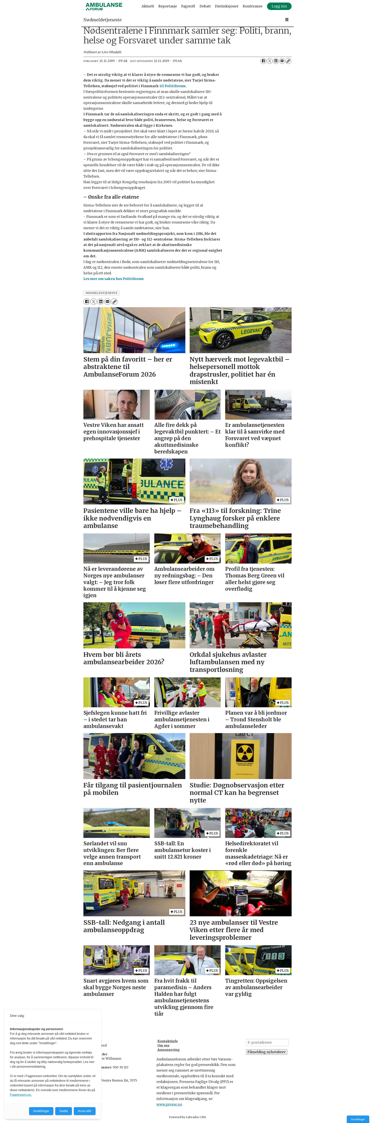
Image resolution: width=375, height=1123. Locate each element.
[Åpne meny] (287, 19)
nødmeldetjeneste (102, 293)
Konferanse (252, 6)
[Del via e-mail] (282, 61)
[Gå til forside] (103, 6)
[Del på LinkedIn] (276, 61)
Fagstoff (188, 6)
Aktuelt (148, 6)
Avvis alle (84, 1111)
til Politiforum (173, 86)
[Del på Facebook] (263, 61)
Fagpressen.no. (21, 1094)
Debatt (205, 6)
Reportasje (167, 6)
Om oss (163, 1045)
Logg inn (279, 6)
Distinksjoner (226, 6)
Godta (63, 1111)
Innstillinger (358, 1119)
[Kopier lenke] (288, 61)
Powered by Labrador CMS (187, 1117)
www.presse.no (169, 1104)
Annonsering (168, 1050)
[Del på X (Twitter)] (269, 61)
